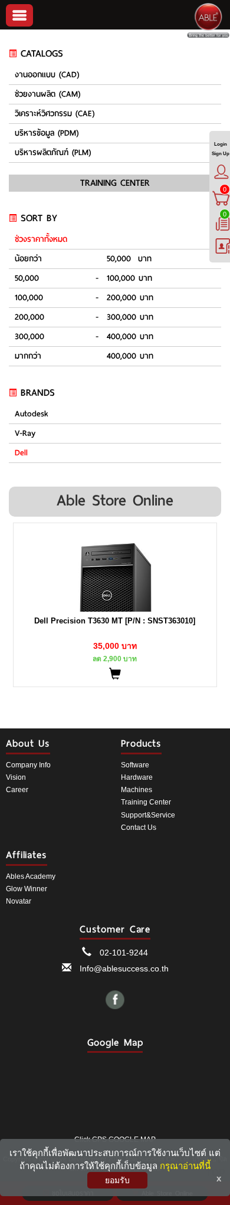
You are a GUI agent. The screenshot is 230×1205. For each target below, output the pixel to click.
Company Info (28, 765)
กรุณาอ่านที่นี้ (185, 1166)
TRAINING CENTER (115, 183)
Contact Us (138, 827)
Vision (16, 777)
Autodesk (31, 414)
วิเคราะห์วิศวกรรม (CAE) (54, 114)
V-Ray (25, 433)
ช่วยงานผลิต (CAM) (47, 94)
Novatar (18, 901)
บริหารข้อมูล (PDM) (46, 133)
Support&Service (148, 815)
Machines (136, 790)
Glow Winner (26, 889)
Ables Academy (30, 876)
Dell (21, 453)
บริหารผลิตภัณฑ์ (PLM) (53, 152)
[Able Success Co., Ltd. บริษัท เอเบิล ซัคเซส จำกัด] (208, 20)
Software (135, 765)
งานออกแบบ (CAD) (47, 75)
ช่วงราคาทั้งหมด (41, 239)
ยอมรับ (117, 1180)
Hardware (137, 777)
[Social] (115, 1002)
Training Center (146, 802)
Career (17, 790)
